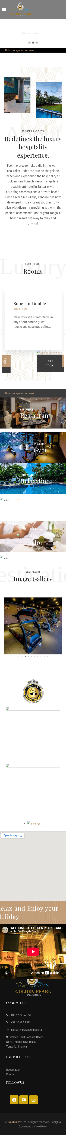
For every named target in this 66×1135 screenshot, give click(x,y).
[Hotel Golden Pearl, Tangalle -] (21, 9)
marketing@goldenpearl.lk (27, 1029)
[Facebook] (14, 1099)
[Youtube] (23, 1099)
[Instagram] (33, 1099)
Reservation (13, 1069)
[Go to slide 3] (25, 656)
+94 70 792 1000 (20, 1022)
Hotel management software (19, 50)
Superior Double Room (33, 303)
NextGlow (14, 1122)
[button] (8, 626)
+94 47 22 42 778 (21, 1015)
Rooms (10, 1074)
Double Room (19, 308)
